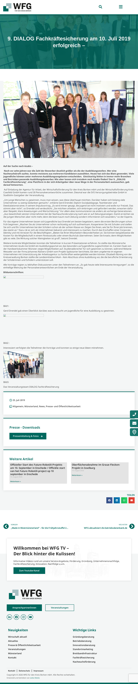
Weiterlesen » (15, 481)
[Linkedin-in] (9, 617)
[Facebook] (16, 617)
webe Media (35, 678)
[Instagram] (23, 617)
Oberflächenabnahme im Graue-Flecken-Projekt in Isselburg (96, 466)
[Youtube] (30, 617)
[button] (27, 436)
